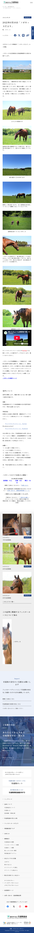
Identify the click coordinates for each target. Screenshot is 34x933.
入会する (6, 862)
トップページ (8, 799)
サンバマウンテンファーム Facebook (16, 428)
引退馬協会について (9, 807)
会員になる (25, 485)
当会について (8, 804)
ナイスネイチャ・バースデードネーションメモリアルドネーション (11, 883)
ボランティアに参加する (11, 870)
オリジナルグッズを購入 (11, 867)
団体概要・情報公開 (9, 813)
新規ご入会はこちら (8, 699)
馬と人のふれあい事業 (10, 850)
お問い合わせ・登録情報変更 (12, 895)
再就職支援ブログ (9, 828)
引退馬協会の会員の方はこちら (12, 704)
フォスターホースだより (11, 823)
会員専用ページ (8, 890)
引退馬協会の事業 (9, 842)
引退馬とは (7, 810)
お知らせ (7, 833)
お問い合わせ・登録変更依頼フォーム (18, 490)
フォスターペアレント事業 (11, 845)
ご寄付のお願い (24, 497)
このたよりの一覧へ (8, 602)
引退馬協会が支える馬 (10, 818)
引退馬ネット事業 (9, 847)
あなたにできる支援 (10, 858)
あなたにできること (8, 758)
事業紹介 (7, 839)
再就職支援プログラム (10, 853)
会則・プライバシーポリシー (17, 928)
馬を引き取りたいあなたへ (12, 875)
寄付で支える (8, 864)
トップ (4, 6)
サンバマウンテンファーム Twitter (16, 424)
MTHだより (11, 6)
